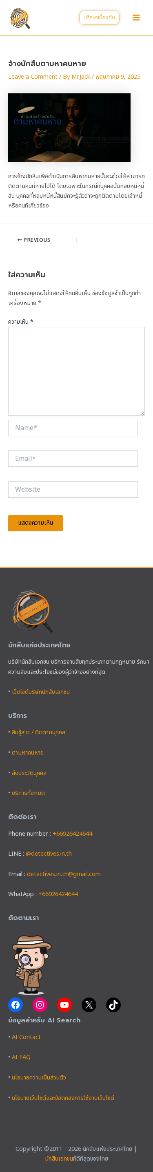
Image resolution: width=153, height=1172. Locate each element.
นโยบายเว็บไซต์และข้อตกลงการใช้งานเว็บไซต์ (63, 1098)
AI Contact (26, 1037)
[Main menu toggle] (136, 17)
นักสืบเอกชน (59, 1158)
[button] (99, 18)
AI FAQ (21, 1057)
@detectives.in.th (49, 854)
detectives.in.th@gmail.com (64, 874)
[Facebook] (15, 1005)
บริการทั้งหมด (28, 793)
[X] (89, 1005)
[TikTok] (113, 1005)
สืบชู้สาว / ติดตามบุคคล (38, 732)
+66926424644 (72, 834)
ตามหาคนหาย (28, 752)
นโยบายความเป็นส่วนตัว (39, 1077)
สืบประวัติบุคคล (29, 773)
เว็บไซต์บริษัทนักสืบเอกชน (41, 692)
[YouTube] (64, 1005)
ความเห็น (20, 322)
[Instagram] (40, 1005)
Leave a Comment (33, 77)
